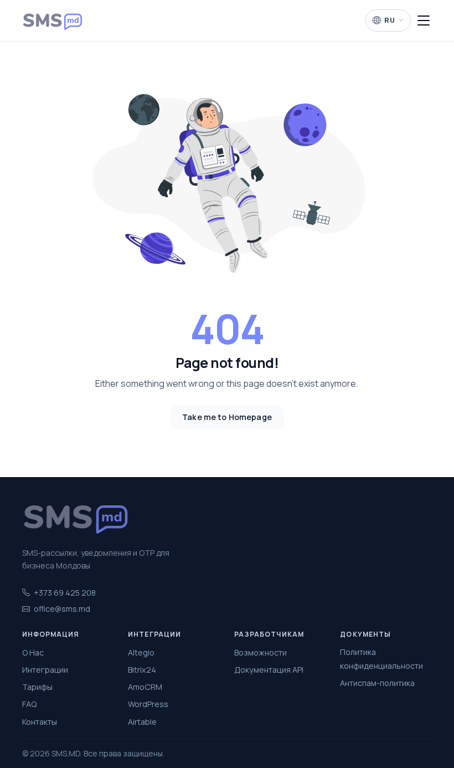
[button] (388, 20)
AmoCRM (145, 687)
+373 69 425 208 (65, 592)
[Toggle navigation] (423, 20)
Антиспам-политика (377, 683)
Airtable (142, 721)
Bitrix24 (142, 669)
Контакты (39, 721)
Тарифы (37, 687)
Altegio (141, 652)
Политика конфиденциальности (381, 658)
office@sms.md (62, 608)
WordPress (148, 704)
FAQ (29, 704)
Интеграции (45, 669)
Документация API (268, 669)
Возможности (260, 652)
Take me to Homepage (227, 417)
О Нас (33, 652)
